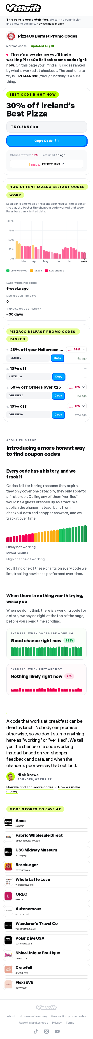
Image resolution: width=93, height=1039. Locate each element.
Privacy (57, 1022)
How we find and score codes (29, 787)
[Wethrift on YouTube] (57, 1031)
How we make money (50, 23)
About (11, 1016)
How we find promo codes (68, 1016)
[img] (46, 241)
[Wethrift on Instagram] (46, 1031)
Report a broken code (33, 1022)
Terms (70, 1022)
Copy (57, 358)
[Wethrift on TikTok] (36, 1031)
